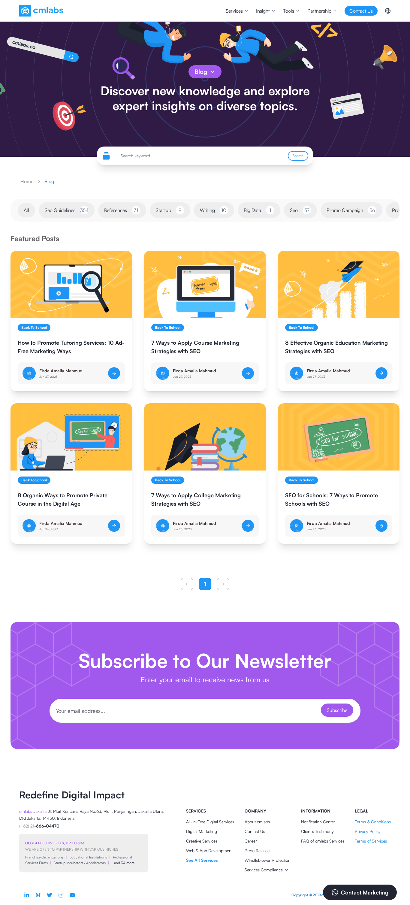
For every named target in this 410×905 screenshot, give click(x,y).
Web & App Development (209, 850)
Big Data (257, 210)
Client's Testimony (317, 831)
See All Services (202, 860)
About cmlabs (257, 821)
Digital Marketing (201, 831)
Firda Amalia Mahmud (61, 370)
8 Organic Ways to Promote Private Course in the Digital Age (62, 499)
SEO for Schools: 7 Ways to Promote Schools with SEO (331, 499)
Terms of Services (371, 840)
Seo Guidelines (67, 210)
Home (27, 181)
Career (251, 840)
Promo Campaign (351, 210)
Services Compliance (264, 869)
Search (298, 155)
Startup (169, 210)
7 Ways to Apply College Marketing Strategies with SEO (196, 499)
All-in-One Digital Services (210, 821)
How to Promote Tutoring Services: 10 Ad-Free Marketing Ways (71, 346)
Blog (200, 71)
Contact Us (255, 831)
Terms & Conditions (373, 821)
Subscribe (337, 710)
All (26, 210)
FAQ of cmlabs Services (322, 840)
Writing (213, 210)
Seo (299, 210)
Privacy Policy (368, 831)
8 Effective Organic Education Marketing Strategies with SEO (336, 346)
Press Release (257, 850)
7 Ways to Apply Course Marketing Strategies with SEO (195, 346)
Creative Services (201, 840)
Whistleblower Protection (268, 860)
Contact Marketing (364, 892)
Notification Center (318, 821)
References (121, 210)
